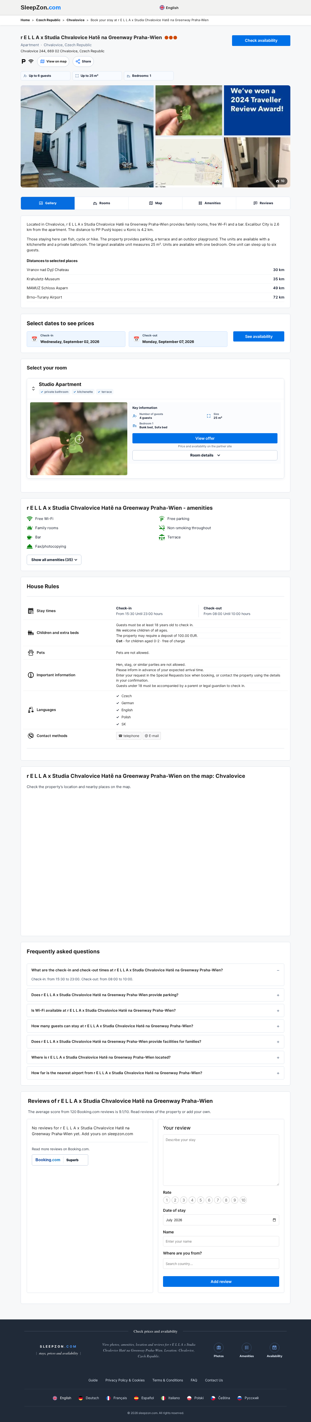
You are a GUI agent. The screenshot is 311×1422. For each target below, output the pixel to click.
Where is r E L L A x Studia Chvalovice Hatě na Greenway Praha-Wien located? (101, 1057)
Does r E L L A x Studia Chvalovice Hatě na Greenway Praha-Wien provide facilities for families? (116, 1041)
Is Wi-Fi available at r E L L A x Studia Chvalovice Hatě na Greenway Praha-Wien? (103, 1010)
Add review (221, 1281)
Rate (167, 1192)
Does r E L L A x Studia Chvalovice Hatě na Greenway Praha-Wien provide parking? (104, 994)
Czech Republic (48, 20)
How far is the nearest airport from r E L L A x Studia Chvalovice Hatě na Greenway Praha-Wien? (116, 1073)
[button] (53, 61)
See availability (259, 336)
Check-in (46, 335)
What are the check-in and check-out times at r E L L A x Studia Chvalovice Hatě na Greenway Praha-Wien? (127, 970)
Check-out (149, 335)
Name (168, 1231)
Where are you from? (182, 1253)
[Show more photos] (87, 136)
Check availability (261, 40)
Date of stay (174, 1210)
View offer (205, 438)
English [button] (172, 8)
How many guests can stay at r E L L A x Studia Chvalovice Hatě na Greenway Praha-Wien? (112, 1026)
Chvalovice (76, 20)
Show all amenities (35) (52, 559)
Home (25, 20)
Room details (201, 455)
